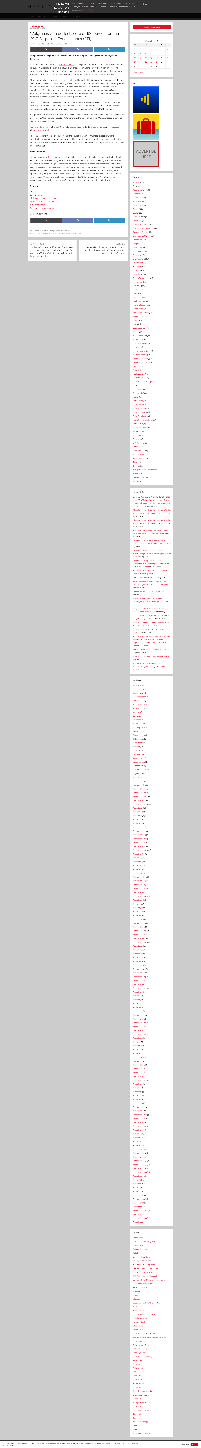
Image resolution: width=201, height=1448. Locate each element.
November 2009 (139, 1165)
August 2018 (138, 773)
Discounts (137, 247)
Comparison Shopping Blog (144, 1241)
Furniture (136, 286)
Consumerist (138, 1245)
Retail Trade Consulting (142, 420)
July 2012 (136, 1042)
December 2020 (139, 697)
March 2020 (137, 724)
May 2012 (136, 1049)
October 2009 (138, 1168)
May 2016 (137, 865)
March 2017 (137, 827)
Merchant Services (140, 343)
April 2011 (136, 1099)
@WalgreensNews (38, 205)
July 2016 (136, 858)
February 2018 (138, 785)
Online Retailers (139, 359)
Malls (135, 332)
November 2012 (139, 1027)
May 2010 (137, 1142)
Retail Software (139, 412)
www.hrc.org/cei (41, 130)
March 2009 (138, 1195)
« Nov (135, 73)
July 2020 (137, 712)
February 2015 (138, 923)
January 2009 (138, 1203)
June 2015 (137, 908)
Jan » (141, 73)
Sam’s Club (137, 1387)
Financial (136, 274)
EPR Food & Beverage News (144, 1265)
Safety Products (139, 428)
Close (145, 4)
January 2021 (138, 693)
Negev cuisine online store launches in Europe (152, 649)
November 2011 (139, 1072)
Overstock (137, 370)
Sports (135, 447)
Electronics (137, 255)
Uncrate (136, 1425)
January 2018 (138, 789)
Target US (137, 1414)
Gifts (135, 293)
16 (157, 58)
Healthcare (44, 231)
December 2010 (139, 1115)
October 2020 (138, 701)
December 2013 (139, 977)
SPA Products (138, 443)
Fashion (136, 270)
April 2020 (137, 720)
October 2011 (138, 1076)
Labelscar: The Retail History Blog (146, 1303)
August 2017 (138, 808)
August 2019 (138, 743)
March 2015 (137, 919)
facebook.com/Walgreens (42, 208)
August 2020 (138, 708)
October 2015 (138, 892)
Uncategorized (139, 477)
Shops (135, 439)
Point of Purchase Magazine (144, 1333)
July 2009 (137, 1180)
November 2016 (139, 842)
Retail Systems (139, 1353)
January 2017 (138, 835)
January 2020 (138, 731)
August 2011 (138, 1084)
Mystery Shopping (140, 355)
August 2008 (138, 1222)
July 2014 (136, 950)
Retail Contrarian (140, 1341)
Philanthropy (138, 378)
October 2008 (138, 1214)
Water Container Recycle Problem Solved (150, 591)
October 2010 (138, 1122)
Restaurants (138, 393)
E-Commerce (138, 251)
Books (135, 213)
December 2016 (139, 839)
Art (134, 186)
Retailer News (138, 1368)
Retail (61, 231)
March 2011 (137, 1103)
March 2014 (137, 965)
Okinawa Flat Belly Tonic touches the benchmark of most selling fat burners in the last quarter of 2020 (151, 563)
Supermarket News (141, 1410)
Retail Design (138, 405)
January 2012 (138, 1065)
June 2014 (137, 954)
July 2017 (136, 812)
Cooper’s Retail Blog (141, 1249)
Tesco (135, 1418)
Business (36, 231)
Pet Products (138, 374)
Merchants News (140, 1310)
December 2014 (139, 931)
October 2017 (138, 800)
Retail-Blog (137, 1364)
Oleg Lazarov (138, 1326)
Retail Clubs (138, 401)
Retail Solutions (139, 416)
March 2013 (137, 1011)
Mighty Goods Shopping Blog (145, 1314)
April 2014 (137, 961)
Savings (136, 431)
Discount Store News (141, 1257)
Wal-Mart (137, 1429)
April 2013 (137, 1007)
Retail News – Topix (141, 1345)
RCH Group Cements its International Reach (151, 656)
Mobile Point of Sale (141, 351)
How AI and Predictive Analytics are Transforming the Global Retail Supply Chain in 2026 (152, 553)
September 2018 (139, 770)
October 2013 (138, 984)
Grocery (136, 297)
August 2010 (138, 1130)
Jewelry (136, 316)
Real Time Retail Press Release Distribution (150, 1337)
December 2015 (139, 885)
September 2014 (139, 942)
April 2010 (137, 1145)
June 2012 (137, 1046)
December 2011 (139, 1069)
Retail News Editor (60, 43)
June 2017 (137, 816)
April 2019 (137, 750)
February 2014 (138, 969)
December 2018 (139, 762)
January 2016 (138, 881)
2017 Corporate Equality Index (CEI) (45, 233)
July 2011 (136, 1088)
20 (141, 62)
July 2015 (136, 904)
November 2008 (139, 1210)
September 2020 (140, 704)
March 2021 (137, 689)
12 (135, 58)
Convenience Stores (141, 236)
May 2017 (136, 819)
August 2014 (138, 946)
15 (151, 58)
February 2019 (138, 754)
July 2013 (136, 996)
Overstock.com (139, 1330)
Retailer (67, 231)
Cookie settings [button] (183, 1444)
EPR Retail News (66, 64)
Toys (135, 462)
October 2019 (138, 739)
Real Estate (137, 389)
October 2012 (138, 1030)
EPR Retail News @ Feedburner (145, 1268)
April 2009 (137, 1191)
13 (140, 58)
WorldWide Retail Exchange (144, 1433)
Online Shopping (140, 362)
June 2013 (137, 1000)
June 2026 (137, 685)
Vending (136, 481)
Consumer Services (141, 232)
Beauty (136, 209)
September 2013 (139, 988)
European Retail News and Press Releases (150, 1280)
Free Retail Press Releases (143, 1284)
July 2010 (136, 1134)
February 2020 (139, 727)
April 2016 (137, 869)
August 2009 (138, 1176)
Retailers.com (138, 1372)
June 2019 (137, 747)
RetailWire (137, 1380)
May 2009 (137, 1187)
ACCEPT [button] (194, 1444)
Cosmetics (137, 240)
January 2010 (138, 1157)
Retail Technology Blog (142, 1356)
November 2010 (139, 1118)
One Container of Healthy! (143, 577)
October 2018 (138, 766)
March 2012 (137, 1057)
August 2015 (138, 900)
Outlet (135, 366)
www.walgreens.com (50, 157)
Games (136, 289)
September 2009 (140, 1172)
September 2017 (139, 804)
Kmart (135, 1295)
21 (146, 62)
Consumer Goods (140, 224)
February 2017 (138, 831)
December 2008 (139, 1207)
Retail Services (139, 408)
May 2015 (136, 911)
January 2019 (138, 758)
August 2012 (138, 1038)
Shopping (137, 435)
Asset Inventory (139, 190)
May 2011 (136, 1095)
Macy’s (135, 1307)
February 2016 (138, 877)
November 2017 (139, 796)
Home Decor (138, 309)
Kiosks (135, 320)
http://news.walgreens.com (42, 201)
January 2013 (138, 1019)
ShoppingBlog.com (141, 1395)
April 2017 (137, 823)
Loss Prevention (139, 328)
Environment (138, 263)
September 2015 (139, 896)
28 (146, 66)
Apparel (136, 182)
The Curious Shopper (141, 1422)
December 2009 (139, 1161)
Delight (136, 1253)
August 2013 (138, 992)
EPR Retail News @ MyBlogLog (145, 1272)
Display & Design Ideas (142, 1261)
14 (146, 58)
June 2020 (137, 716)
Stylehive (137, 1406)
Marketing (137, 339)
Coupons (136, 244)
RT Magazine (138, 1383)
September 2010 (139, 1126)
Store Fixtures (138, 451)
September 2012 (139, 1034)
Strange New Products (142, 1403)
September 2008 (140, 1218)
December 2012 (139, 1023)
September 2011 (139, 1080)
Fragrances (137, 282)
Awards (136, 201)
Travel (135, 474)
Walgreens (79, 233)
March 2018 (137, 781)
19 (135, 62)
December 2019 (139, 735)
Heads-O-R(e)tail (140, 1287)
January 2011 (138, 1111)
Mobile (136, 347)
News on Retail (139, 1322)
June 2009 (137, 1184)
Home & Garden (139, 305)
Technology (138, 458)
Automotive (138, 198)
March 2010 (137, 1149)
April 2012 (137, 1053)
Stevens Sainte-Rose (66, 233)
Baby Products (139, 205)
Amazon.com (138, 1238)
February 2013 (138, 1015)
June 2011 (137, 1092)
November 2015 (139, 888)
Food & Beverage (140, 278)
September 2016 (139, 850)
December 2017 (139, 793)
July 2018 (136, 777)
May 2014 (136, 957)
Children (136, 221)
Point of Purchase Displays (144, 382)
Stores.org (137, 1399)
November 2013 (139, 980)
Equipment (137, 267)
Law (134, 324)
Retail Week (138, 1360)
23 (157, 62)
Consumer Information (142, 228)
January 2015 (138, 927)
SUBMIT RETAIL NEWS (152, 27)
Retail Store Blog (140, 1349)
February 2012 (138, 1061)
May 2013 (136, 1003)
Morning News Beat (141, 1318)
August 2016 (138, 854)
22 (151, 62)
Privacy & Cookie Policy (92, 10)
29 (151, 66)
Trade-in (136, 466)
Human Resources (140, 313)
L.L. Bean (136, 1299)
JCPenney (137, 1291)
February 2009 (139, 1199)
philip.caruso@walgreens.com (43, 198)
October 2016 (138, 846)
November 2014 (139, 934)
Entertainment (139, 259)
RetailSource (138, 1376)
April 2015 (137, 915)
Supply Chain (138, 454)
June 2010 (137, 1138)
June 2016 (137, 862)
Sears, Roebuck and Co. (142, 1391)
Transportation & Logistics (143, 470)
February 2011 (138, 1107)
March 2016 (137, 873)
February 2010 (138, 1153)
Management (54, 231)
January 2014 (138, 973)
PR (134, 385)
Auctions (136, 194)
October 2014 (138, 938)
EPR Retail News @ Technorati (145, 1276)
